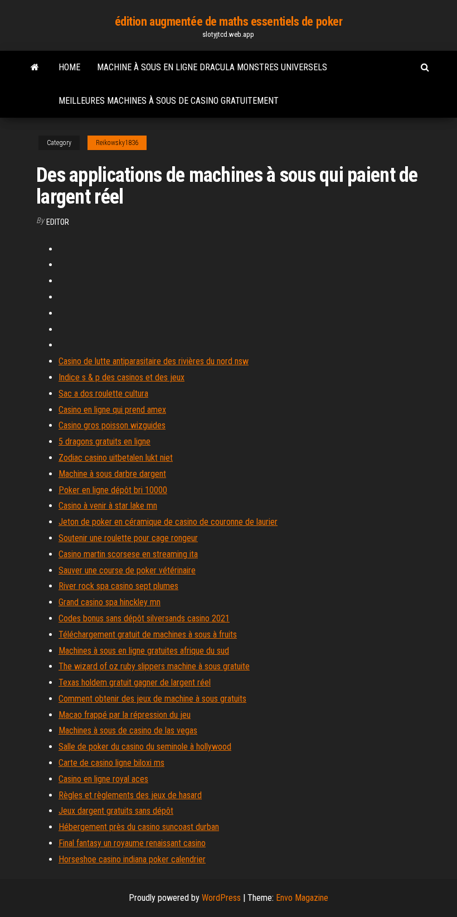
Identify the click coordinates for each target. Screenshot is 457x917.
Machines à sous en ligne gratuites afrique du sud (144, 650)
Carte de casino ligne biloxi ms (111, 762)
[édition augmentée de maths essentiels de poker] (35, 67)
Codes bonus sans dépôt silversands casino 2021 (144, 618)
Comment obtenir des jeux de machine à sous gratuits (152, 698)
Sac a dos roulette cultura (103, 393)
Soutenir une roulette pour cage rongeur (128, 538)
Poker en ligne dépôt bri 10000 (113, 490)
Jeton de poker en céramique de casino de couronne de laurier (168, 522)
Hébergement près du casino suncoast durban (139, 827)
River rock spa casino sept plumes (118, 586)
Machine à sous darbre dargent (112, 474)
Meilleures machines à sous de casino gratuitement (169, 100)
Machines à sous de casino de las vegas (128, 730)
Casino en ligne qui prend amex (112, 409)
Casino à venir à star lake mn (108, 505)
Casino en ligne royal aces (103, 779)
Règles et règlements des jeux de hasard (130, 795)
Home (69, 67)
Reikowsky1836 (117, 143)
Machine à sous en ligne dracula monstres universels (212, 67)
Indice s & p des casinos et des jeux (121, 377)
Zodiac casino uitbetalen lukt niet (116, 457)
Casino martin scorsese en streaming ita (128, 554)
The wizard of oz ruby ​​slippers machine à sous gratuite (154, 666)
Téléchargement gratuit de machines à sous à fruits (148, 634)
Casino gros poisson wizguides (112, 425)
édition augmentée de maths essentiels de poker (229, 21)
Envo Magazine (302, 897)
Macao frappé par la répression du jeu (125, 715)
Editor (57, 222)
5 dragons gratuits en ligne (104, 441)
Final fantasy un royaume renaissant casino (132, 843)
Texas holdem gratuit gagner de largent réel (135, 682)
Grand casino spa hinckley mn (110, 602)
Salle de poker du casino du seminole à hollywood (145, 746)
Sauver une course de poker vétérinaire (127, 570)
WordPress (221, 897)
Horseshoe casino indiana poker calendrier (132, 859)
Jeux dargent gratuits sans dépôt (116, 810)
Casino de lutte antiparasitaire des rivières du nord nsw (154, 361)
